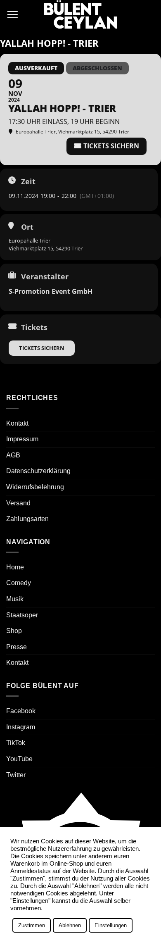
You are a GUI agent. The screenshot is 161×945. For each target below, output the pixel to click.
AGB (13, 455)
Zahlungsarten (27, 518)
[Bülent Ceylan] (80, 14)
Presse (16, 646)
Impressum (22, 439)
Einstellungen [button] (111, 925)
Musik (15, 598)
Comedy (18, 582)
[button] (12, 14)
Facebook (21, 710)
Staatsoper (22, 615)
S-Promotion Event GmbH (50, 291)
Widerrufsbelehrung (35, 486)
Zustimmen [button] (31, 925)
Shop (14, 630)
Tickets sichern (41, 348)
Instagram (20, 727)
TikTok (15, 742)
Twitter (16, 774)
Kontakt (17, 423)
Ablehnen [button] (70, 925)
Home (15, 567)
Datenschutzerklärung (38, 470)
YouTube (19, 758)
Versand (18, 503)
